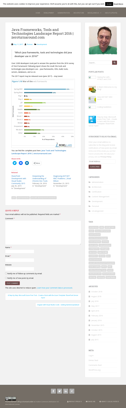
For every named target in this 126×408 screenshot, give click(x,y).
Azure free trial (94, 234)
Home (38, 13)
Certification (96, 192)
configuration (94, 249)
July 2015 (94, 339)
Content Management (100, 196)
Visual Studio (110, 277)
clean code (93, 245)
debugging (105, 249)
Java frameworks (23, 198)
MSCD (104, 267)
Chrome (105, 242)
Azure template (94, 242)
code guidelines (104, 245)
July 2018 (94, 301)
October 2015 (96, 330)
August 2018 (96, 296)
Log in (91, 355)
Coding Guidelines (104, 107)
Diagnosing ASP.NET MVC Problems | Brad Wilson (62, 178)
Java (13, 198)
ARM (101, 227)
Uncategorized (97, 211)
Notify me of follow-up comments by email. (24, 273)
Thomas (30, 44)
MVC (109, 267)
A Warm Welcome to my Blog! (107, 88)
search (110, 270)
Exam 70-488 (102, 252)
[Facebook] (53, 391)
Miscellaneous (93, 13)
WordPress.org (94, 370)
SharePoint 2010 (95, 274)
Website (8, 265)
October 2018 (96, 291)
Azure (91, 231)
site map (92, 277)
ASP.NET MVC (109, 227)
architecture (93, 227)
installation (93, 256)
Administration (64, 13)
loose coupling (94, 267)
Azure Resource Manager (98, 238)
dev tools (92, 252)
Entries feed (93, 360)
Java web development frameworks (43, 198)
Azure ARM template (103, 231)
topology (101, 277)
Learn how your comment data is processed (54, 288)
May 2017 (95, 306)
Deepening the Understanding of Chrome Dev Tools (39, 178)
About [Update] (111, 13)
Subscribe (95, 166)
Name (8, 247)
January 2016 (96, 320)
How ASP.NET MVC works (105, 98)
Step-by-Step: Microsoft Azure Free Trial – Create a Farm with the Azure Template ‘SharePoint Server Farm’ (103, 121)
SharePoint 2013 (108, 274)
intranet (102, 256)
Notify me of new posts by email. (20, 278)
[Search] (114, 63)
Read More (118, 4)
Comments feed (95, 365)
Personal (95, 206)
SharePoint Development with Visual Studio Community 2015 (18, 180)
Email (8, 256)
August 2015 (96, 335)
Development (49, 13)
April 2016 (95, 311)
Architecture (78, 13)
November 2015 (97, 325)
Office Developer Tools (97, 270)
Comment (10, 218)
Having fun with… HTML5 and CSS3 (104, 78)
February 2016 (97, 315)
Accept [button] (109, 4)
